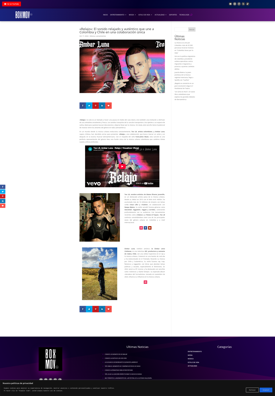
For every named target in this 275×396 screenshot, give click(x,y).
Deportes (173, 15)
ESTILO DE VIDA (193, 362)
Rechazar (252, 390)
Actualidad (160, 15)
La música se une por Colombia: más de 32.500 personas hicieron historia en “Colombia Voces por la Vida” (184, 48)
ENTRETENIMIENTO (195, 351)
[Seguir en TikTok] (247, 4)
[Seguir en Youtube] (230, 4)
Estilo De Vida (144, 15)
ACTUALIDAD (192, 366)
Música (92, 36)
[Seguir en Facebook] (239, 4)
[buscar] (191, 15)
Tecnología (184, 15)
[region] (137, 388)
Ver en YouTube (13, 4)
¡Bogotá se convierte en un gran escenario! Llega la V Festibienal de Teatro (184, 85)
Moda (131, 15)
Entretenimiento (117, 15)
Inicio (105, 15)
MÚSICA (190, 359)
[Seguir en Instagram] (234, 4)
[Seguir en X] (243, 4)
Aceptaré (266, 390)
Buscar (191, 29)
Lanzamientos (101, 36)
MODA (190, 355)
